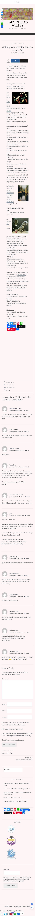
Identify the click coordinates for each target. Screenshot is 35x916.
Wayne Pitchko (15, 448)
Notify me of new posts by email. (13, 740)
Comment (5, 679)
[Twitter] (2, 13)
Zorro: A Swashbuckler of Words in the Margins (16, 801)
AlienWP (17, 908)
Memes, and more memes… (24, 759)
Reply (27, 410)
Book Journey (22, 274)
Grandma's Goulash (16, 495)
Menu (18, 2)
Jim (11, 514)
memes (8, 390)
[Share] (15, 61)
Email (4, 711)
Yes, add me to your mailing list (13, 729)
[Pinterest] (2, 20)
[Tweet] (24, 61)
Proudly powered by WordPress (12, 906)
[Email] (2, 16)
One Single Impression (10, 106)
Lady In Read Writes (17, 23)
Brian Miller (14, 429)
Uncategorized (17, 43)
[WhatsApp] (2, 23)
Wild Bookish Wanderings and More (13, 798)
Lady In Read (9, 384)
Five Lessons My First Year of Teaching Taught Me (17, 789)
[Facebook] (2, 10)
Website (4, 717)
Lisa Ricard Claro (15, 408)
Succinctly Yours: (9, 224)
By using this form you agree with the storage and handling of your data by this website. (18, 735)
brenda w (13, 465)
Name (4, 704)
